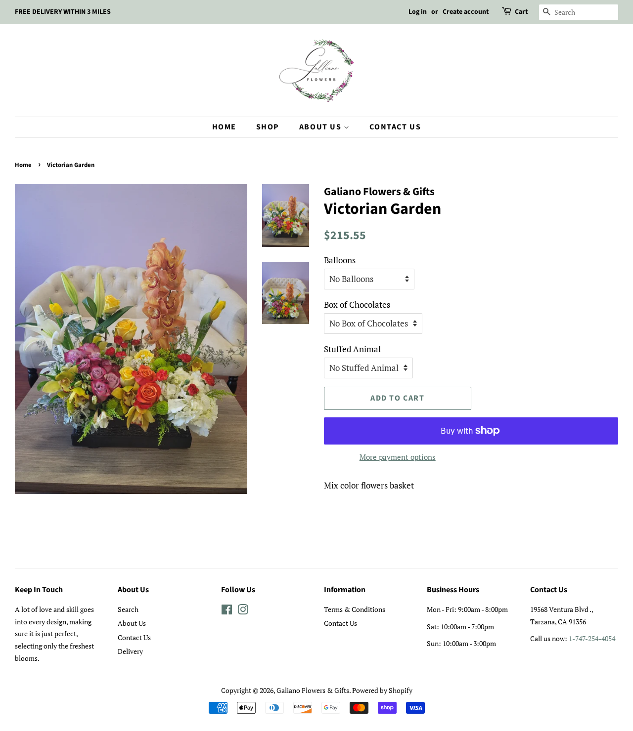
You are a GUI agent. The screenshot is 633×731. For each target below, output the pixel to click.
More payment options (398, 457)
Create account (466, 12)
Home (224, 127)
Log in (417, 12)
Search (128, 609)
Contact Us (395, 127)
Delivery (130, 651)
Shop (267, 127)
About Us (321, 127)
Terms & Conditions (354, 609)
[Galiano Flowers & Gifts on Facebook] (226, 611)
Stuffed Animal (352, 349)
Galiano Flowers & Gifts (312, 690)
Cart (521, 12)
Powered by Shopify (382, 690)
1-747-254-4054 (592, 638)
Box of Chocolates (357, 304)
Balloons (340, 260)
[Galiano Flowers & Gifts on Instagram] (242, 611)
